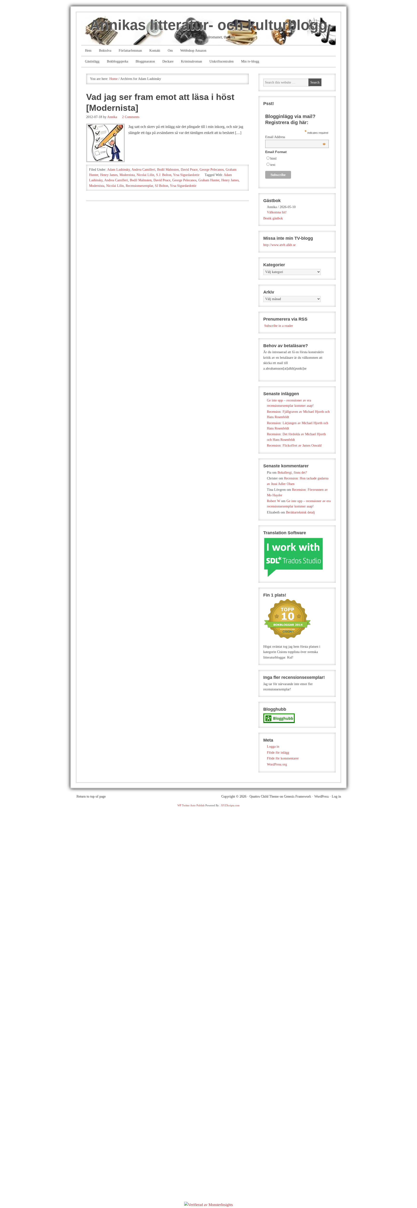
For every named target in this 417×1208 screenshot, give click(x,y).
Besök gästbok (273, 218)
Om (170, 50)
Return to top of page (90, 796)
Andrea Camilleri (143, 169)
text (272, 165)
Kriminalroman (191, 61)
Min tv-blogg (250, 61)
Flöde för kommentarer (283, 758)
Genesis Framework (297, 796)
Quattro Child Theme (263, 796)
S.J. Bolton (163, 175)
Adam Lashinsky (118, 169)
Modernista (127, 175)
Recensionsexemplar (139, 186)
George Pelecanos (212, 169)
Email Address (295, 137)
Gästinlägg (92, 61)
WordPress (321, 796)
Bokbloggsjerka (117, 61)
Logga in (273, 746)
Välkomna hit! (277, 212)
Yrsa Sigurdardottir (186, 175)
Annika (112, 117)
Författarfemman (130, 50)
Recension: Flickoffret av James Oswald (294, 445)
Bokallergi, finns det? (292, 472)
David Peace (189, 169)
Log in (336, 796)
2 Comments (130, 117)
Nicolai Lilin (145, 175)
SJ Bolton (161, 186)
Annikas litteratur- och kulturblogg (208, 25)
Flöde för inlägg (278, 752)
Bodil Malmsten (168, 169)
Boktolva (105, 50)
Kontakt (154, 50)
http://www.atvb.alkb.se (279, 245)
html (273, 158)
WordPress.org (277, 764)
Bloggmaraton (145, 61)
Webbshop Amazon (193, 50)
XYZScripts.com (230, 805)
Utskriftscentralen (221, 61)
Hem (88, 50)
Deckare (168, 61)
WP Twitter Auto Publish (191, 805)
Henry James (109, 175)
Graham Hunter (208, 180)
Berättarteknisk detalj (300, 512)
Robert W (273, 501)
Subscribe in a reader (278, 326)
